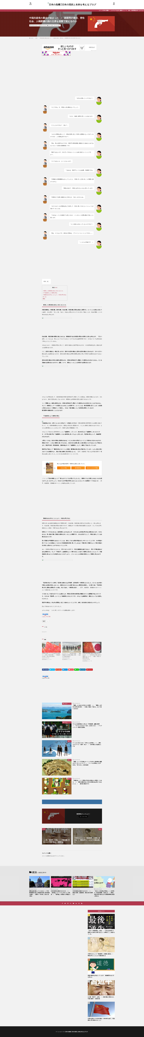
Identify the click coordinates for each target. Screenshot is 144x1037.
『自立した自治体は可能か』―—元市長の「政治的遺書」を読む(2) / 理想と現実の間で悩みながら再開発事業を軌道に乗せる (104, 893)
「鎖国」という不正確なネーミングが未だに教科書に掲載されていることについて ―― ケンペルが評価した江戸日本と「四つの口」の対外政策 (87, 763)
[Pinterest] (89, 670)
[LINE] (76, 670)
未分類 (52, 25)
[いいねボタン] (44, 621)
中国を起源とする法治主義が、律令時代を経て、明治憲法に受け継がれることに (101, 1019)
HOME (32, 38)
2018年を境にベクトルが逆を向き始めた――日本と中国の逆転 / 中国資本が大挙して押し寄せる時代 (51, 655)
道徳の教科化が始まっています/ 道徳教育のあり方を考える (101, 976)
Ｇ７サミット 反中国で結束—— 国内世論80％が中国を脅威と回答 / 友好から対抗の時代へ (71, 655)
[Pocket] (71, 670)
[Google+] (58, 670)
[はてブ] (65, 670)
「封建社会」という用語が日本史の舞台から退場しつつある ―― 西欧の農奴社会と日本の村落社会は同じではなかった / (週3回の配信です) (87, 782)
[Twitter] (52, 670)
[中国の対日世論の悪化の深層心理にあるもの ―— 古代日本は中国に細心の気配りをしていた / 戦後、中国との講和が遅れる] (92, 647)
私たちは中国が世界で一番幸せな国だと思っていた (71, 463)
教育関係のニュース (67, 722)
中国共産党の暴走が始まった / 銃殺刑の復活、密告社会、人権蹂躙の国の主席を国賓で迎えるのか (60, 38)
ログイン (56, 855)
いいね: (44, 296)
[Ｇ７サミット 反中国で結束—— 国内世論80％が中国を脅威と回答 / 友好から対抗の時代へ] (71, 647)
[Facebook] (45, 670)
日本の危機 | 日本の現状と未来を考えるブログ (76, 1031)
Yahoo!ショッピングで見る (92, 467)
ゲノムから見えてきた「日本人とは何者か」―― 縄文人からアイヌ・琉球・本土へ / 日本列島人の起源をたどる (87, 744)
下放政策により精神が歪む (50, 292)
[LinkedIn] (82, 670)
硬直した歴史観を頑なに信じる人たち (53, 290)
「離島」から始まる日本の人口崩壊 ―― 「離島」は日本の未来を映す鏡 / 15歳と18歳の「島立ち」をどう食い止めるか (87, 707)
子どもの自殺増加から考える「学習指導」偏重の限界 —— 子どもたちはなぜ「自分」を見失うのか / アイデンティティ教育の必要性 (87, 725)
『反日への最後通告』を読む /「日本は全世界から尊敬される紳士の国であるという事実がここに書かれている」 (101, 932)
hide (56, 287)
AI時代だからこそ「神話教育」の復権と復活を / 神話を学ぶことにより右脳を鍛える (101, 954)
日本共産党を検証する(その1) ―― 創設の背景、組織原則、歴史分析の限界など (83, 892)
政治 (49, 25)
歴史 (70, 741)
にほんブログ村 (46, 616)
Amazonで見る (64, 467)
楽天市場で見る (78, 467)
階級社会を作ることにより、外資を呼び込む (54, 294)
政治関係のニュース (67, 703)
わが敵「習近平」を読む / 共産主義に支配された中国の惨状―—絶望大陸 (101, 997)
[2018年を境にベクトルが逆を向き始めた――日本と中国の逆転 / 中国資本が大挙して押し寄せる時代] (51, 647)
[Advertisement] (72, 74)
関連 (44, 298)
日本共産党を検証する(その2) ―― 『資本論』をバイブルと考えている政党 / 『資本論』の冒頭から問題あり (60, 892)
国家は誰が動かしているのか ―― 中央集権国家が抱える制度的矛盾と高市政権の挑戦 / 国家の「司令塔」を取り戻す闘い (39, 893)
